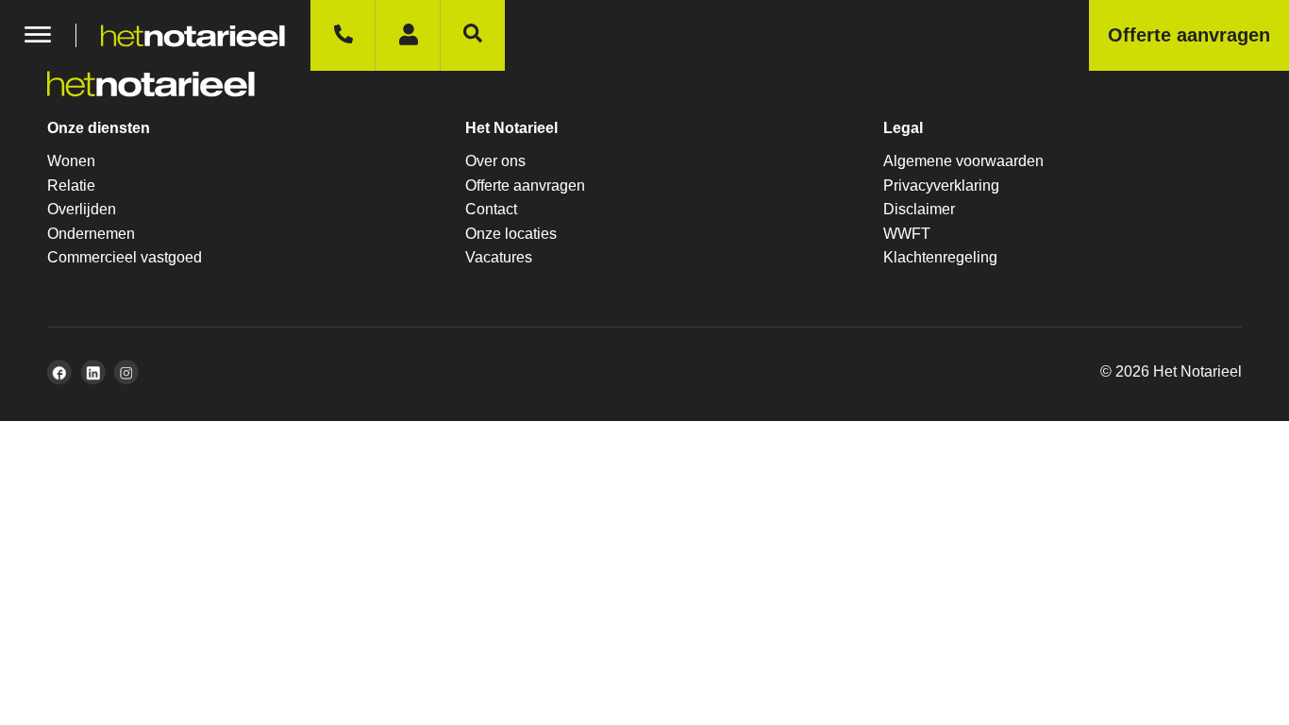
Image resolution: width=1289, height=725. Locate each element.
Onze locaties (511, 234)
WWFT (906, 234)
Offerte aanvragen (525, 185)
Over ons (495, 161)
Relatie (71, 185)
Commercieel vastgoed (124, 257)
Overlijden (81, 209)
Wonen (71, 161)
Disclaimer (919, 209)
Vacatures (498, 257)
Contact (491, 209)
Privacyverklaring (941, 185)
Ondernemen (91, 234)
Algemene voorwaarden (963, 161)
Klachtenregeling (940, 257)
